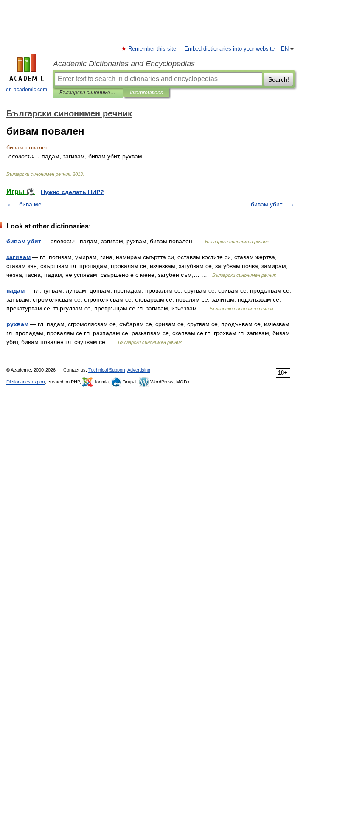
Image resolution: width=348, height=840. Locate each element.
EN (285, 49)
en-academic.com (26, 90)
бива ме (30, 204)
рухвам (17, 324)
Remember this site (152, 49)
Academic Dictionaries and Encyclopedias (124, 63)
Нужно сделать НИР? (72, 192)
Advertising (138, 369)
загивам (18, 257)
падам (15, 290)
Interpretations (146, 93)
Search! (278, 79)
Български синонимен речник (88, 93)
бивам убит (266, 204)
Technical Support (106, 369)
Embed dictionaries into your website (229, 49)
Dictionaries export (25, 381)
